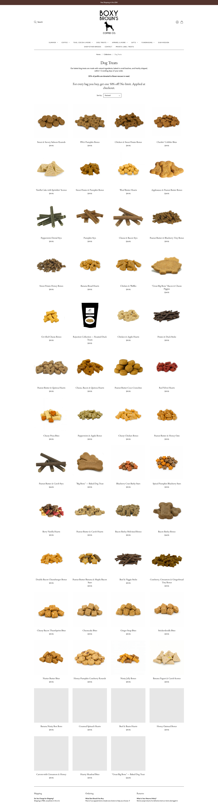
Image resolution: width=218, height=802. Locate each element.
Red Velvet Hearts (167, 387)
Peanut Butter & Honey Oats (167, 435)
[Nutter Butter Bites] (51, 657)
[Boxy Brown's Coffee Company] (109, 22)
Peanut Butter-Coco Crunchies (128, 387)
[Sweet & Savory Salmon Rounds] (51, 121)
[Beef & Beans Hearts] (128, 705)
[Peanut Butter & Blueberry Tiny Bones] (167, 217)
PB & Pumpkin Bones (89, 142)
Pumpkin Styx (90, 237)
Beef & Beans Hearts (128, 726)
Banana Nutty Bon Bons (51, 726)
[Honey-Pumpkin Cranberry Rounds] (90, 657)
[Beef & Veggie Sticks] (128, 558)
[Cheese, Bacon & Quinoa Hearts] (90, 367)
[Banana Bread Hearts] (90, 265)
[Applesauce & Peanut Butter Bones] (167, 169)
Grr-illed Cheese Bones (51, 336)
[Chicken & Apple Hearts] (128, 316)
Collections (107, 54)
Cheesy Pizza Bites (51, 435)
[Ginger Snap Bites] (128, 609)
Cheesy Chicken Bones (128, 435)
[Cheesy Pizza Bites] (51, 415)
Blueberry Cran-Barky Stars (128, 483)
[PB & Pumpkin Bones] (90, 121)
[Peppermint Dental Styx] (51, 217)
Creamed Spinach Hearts (90, 726)
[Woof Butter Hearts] (128, 169)
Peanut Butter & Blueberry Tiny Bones (167, 237)
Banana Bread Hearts (90, 285)
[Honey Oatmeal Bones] (167, 705)
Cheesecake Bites (90, 630)
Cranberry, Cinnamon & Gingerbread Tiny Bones (167, 581)
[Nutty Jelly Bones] (128, 657)
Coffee (65, 42)
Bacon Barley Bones (166, 531)
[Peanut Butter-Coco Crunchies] (128, 367)
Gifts (133, 42)
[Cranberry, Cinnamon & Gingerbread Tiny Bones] (167, 558)
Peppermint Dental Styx (51, 237)
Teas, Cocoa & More (82, 42)
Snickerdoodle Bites (166, 630)
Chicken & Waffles (128, 285)
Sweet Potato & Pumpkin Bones (90, 189)
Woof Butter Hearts (128, 189)
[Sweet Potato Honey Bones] (51, 265)
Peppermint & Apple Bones (90, 435)
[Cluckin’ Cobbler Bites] (167, 121)
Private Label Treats (125, 46)
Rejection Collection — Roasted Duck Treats (90, 338)
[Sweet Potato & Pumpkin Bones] (90, 169)
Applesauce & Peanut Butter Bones (166, 189)
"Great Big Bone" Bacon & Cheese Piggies (167, 287)
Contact (108, 46)
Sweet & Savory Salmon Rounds (51, 142)
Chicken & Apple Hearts (128, 336)
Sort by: (99, 95)
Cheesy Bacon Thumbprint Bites (51, 630)
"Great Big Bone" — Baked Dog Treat (128, 774)
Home (98, 54)
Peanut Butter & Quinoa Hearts (51, 387)
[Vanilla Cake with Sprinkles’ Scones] (51, 169)
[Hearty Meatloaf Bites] (90, 753)
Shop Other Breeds (92, 46)
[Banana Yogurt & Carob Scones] (167, 657)
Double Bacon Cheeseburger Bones (51, 579)
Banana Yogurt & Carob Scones (167, 678)
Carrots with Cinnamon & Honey (51, 774)
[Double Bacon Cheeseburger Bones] (51, 558)
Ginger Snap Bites (128, 630)
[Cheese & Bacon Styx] (128, 217)
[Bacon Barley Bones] (167, 511)
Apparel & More (119, 42)
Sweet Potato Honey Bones (51, 285)
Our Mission (163, 42)
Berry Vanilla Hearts (51, 531)
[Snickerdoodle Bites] (167, 609)
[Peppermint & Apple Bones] (90, 415)
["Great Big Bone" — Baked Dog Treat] (128, 753)
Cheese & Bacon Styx (128, 237)
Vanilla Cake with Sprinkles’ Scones (51, 189)
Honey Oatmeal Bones (167, 726)
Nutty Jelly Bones (128, 678)
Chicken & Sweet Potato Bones (128, 142)
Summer (52, 42)
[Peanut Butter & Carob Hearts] (90, 511)
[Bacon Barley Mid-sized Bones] (128, 511)
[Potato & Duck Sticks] (167, 316)
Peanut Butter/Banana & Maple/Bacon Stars (90, 581)
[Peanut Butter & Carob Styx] (51, 462)
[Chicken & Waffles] (128, 265)
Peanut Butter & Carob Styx (51, 483)
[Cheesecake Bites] (90, 609)
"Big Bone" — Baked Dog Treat (89, 483)
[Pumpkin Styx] (90, 217)
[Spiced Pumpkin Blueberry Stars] (167, 462)
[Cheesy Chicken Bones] (128, 415)
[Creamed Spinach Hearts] (90, 705)
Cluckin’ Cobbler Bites (167, 142)
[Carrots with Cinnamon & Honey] (51, 753)
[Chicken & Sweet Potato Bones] (128, 121)
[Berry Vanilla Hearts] (51, 511)
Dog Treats (101, 42)
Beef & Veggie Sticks (128, 579)
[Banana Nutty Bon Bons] (51, 705)
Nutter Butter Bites (51, 678)
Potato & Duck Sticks (166, 336)
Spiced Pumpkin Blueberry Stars (167, 483)
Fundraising (147, 42)
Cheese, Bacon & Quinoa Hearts (90, 387)
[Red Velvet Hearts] (167, 367)
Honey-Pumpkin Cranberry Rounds (90, 678)
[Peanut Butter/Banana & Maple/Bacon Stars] (90, 558)
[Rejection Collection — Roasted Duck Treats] (90, 316)
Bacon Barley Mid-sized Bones (128, 531)
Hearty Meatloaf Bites (89, 774)
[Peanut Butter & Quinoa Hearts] (51, 367)
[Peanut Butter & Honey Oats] (167, 415)
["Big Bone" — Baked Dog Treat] (90, 462)
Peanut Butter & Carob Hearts (89, 531)
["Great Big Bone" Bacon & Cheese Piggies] (167, 265)
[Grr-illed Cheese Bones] (51, 316)
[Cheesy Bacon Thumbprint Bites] (51, 609)
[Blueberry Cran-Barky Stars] (128, 462)
